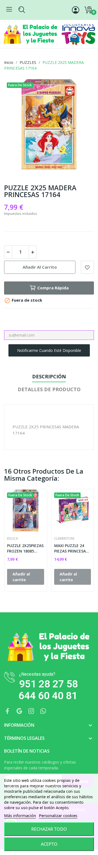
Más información (20, 815)
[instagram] (31, 711)
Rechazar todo (49, 829)
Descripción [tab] (49, 376)
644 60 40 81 (48, 696)
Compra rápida (53, 287)
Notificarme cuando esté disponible (49, 350)
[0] (88, 10)
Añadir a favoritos (87, 267)
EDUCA (12, 538)
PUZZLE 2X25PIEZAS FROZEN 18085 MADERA (25, 548)
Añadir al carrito (40, 267)
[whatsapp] (43, 711)
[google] (19, 711)
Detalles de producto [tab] (49, 389)
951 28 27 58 (48, 684)
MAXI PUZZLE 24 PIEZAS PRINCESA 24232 (70, 548)
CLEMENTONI (64, 538)
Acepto (49, 844)
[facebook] (7, 711)
